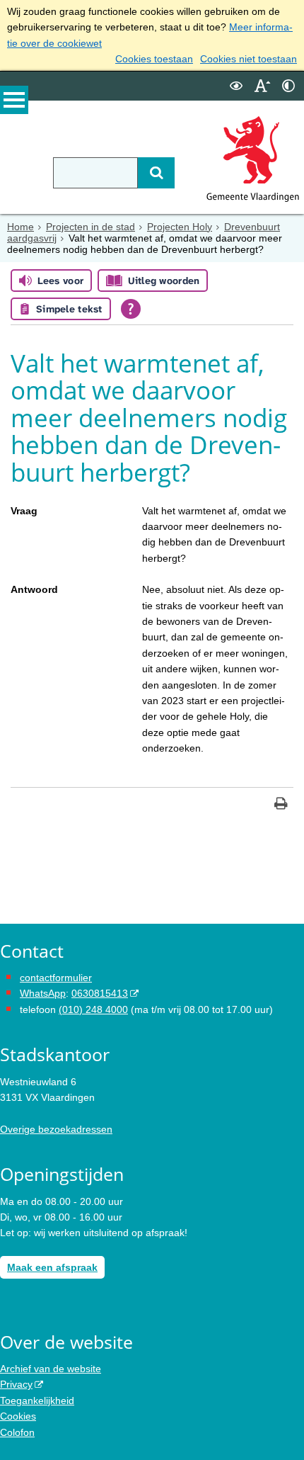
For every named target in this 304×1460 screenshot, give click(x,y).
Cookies (18, 1416)
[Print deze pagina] (281, 805)
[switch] (236, 86)
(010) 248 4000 (93, 1009)
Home (20, 226)
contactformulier (56, 977)
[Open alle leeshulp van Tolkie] (131, 309)
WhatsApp (43, 993)
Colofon (17, 1432)
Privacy (16, 1384)
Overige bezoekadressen (56, 1129)
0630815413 (99, 993)
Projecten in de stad (90, 226)
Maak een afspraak (52, 1267)
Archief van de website (50, 1368)
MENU (14, 100)
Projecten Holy (179, 226)
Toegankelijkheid (37, 1400)
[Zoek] (156, 172)
